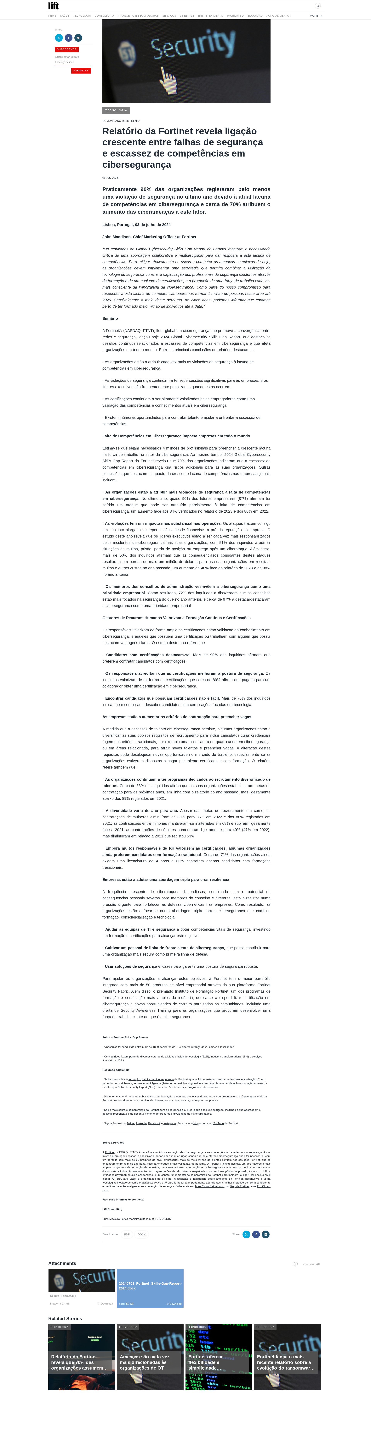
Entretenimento (210, 15)
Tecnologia (82, 15)
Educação (255, 15)
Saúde (64, 15)
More (314, 15)
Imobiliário (235, 15)
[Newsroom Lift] (54, 9)
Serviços (169, 15)
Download (107, 1303)
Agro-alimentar (278, 15)
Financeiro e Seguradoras (138, 15)
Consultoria (104, 15)
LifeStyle (187, 15)
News (52, 15)
